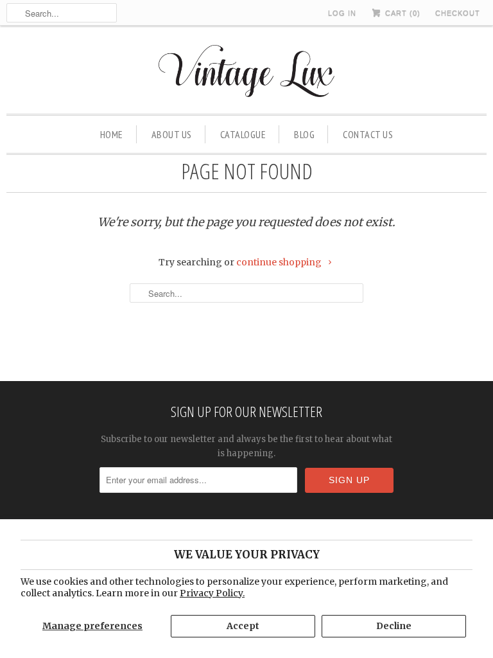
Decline (393, 626)
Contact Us (368, 134)
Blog (304, 134)
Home (111, 134)
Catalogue (243, 134)
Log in (342, 13)
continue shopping (280, 262)
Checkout (457, 13)
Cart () (401, 13)
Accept (243, 626)
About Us (171, 134)
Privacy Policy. (212, 593)
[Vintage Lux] (247, 73)
